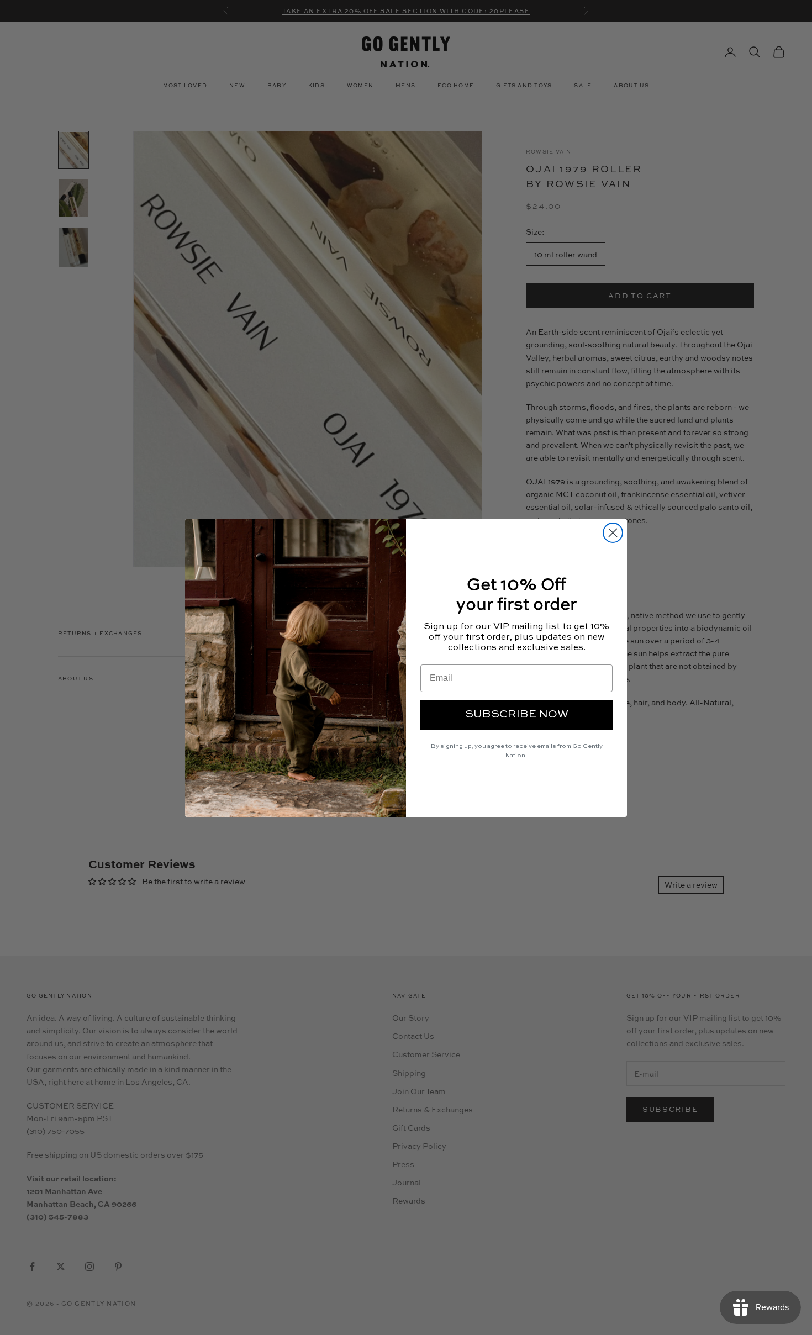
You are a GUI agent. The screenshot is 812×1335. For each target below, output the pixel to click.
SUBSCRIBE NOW (516, 714)
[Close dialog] (613, 532)
